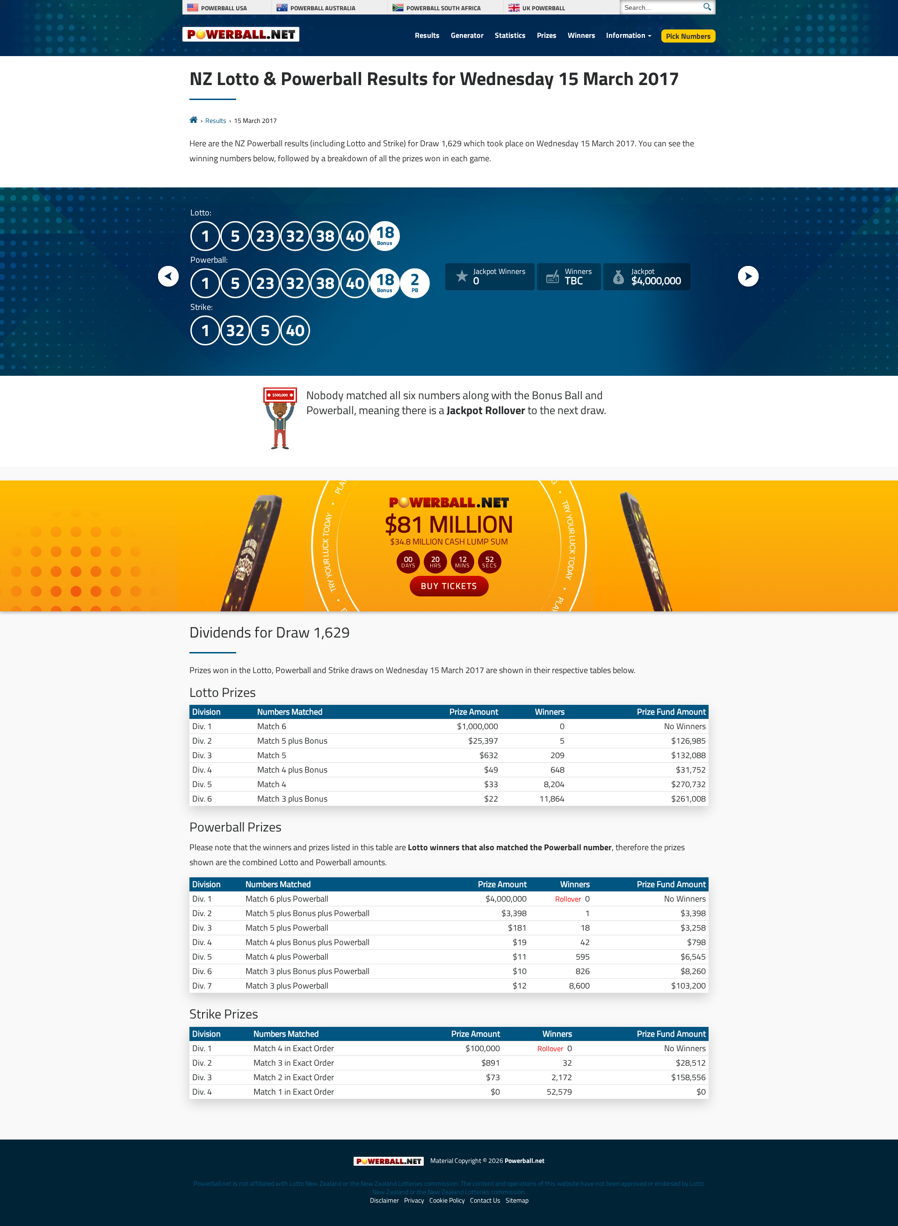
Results (427, 35)
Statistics (510, 35)
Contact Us (485, 1200)
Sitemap (517, 1200)
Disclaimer (384, 1200)
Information (625, 35)
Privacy (414, 1200)
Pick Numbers (688, 36)
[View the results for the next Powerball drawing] (748, 277)
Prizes (547, 35)
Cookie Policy (447, 1200)
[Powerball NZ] (240, 33)
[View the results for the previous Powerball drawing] (168, 277)
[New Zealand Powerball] (193, 120)
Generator (467, 35)
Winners (581, 35)
